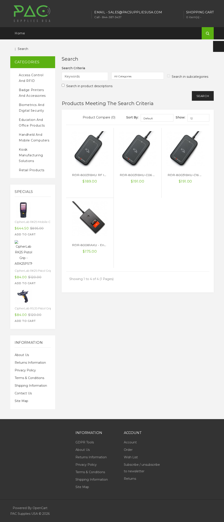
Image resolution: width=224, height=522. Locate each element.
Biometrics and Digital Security (31, 108)
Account (130, 442)
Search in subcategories (190, 77)
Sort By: (132, 117)
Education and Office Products (32, 122)
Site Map (21, 401)
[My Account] (218, 46)
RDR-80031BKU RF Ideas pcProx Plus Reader (107, 175)
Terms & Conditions (29, 378)
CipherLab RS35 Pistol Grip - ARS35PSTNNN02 (47, 308)
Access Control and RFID (31, 78)
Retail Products (31, 170)
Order (128, 450)
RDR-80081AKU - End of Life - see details (103, 245)
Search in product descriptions (89, 86)
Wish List (131, 457)
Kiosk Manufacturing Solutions (31, 155)
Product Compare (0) (99, 117)
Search (23, 49)
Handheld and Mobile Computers (34, 137)
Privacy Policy (25, 370)
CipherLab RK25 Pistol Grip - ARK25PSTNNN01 (46, 270)
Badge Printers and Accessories (32, 93)
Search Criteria (73, 68)
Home (20, 33)
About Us (22, 355)
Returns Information (30, 363)
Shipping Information (31, 386)
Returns (130, 479)
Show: (180, 117)
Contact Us (23, 393)
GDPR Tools (84, 442)
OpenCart (40, 508)
